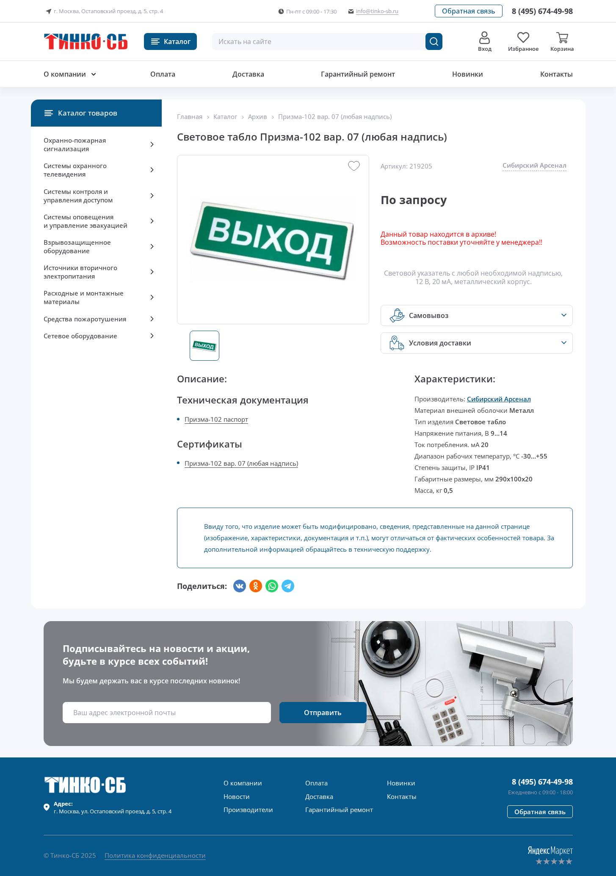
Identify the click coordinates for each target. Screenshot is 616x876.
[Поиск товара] (433, 41)
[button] (469, 11)
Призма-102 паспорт (216, 419)
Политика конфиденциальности (155, 855)
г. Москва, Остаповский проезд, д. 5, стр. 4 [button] (108, 11)
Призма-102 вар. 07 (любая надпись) (241, 463)
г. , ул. (112, 807)
